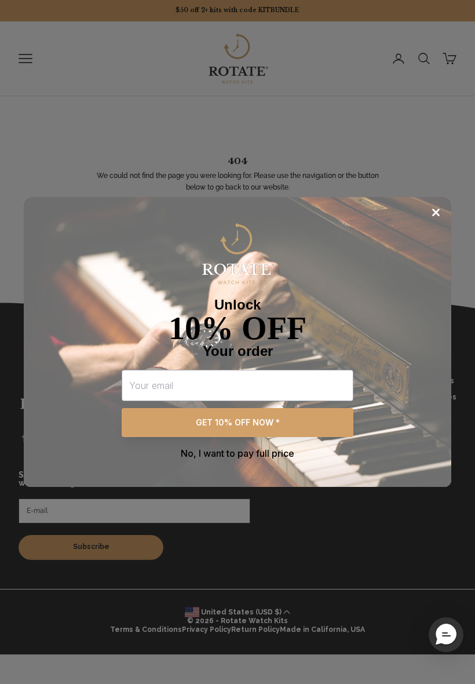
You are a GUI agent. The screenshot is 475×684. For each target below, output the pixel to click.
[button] (446, 634)
